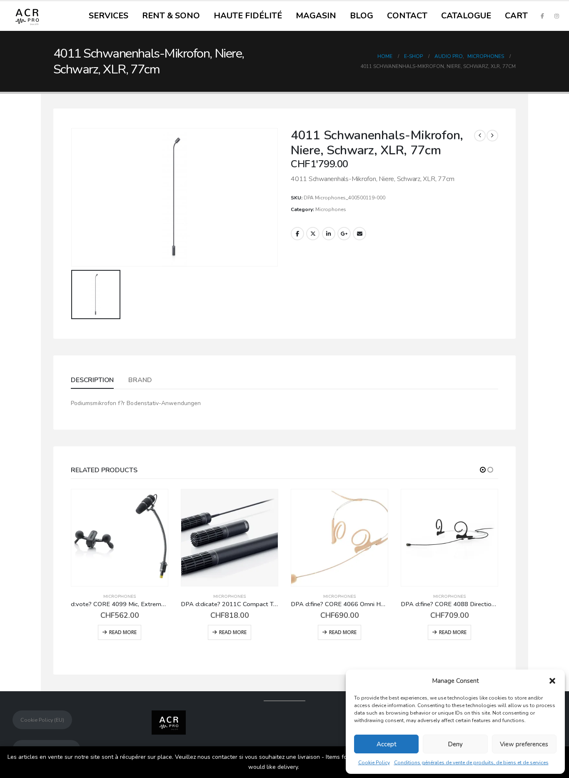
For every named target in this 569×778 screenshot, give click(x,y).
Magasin (316, 15)
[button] (552, 681)
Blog (361, 15)
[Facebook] (542, 16)
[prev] (480, 135)
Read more (123, 632)
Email (359, 233)
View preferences (524, 744)
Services (108, 15)
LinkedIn (328, 233)
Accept (387, 744)
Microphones (330, 209)
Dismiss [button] (311, 767)
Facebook (297, 233)
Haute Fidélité (248, 15)
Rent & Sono (171, 15)
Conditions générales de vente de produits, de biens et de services (471, 762)
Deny (455, 744)
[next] (492, 135)
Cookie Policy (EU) (42, 719)
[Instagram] (556, 16)
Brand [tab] (140, 380)
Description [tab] (92, 380)
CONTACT (407, 15)
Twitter (312, 233)
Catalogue (466, 15)
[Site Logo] (27, 16)
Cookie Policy (374, 762)
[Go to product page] (119, 537)
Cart (516, 15)
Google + (344, 233)
